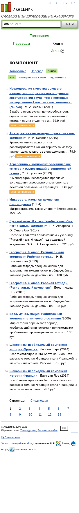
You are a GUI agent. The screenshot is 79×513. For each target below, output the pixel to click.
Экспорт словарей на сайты (16, 443)
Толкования (39, 36)
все (11, 77)
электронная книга (22, 125)
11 (40, 414)
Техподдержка (28, 430)
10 (30, 414)
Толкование (17, 71)
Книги (57, 43)
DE (57, 3)
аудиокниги (58, 77)
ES (65, 3)
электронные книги (32, 77)
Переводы (21, 43)
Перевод (37, 71)
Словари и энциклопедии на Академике (37, 16)
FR (73, 3)
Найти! (69, 24)
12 (50, 414)
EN (48, 3)
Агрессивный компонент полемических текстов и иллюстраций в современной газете (40, 168)
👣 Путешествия (10, 437)
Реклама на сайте (47, 430)
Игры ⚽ (58, 51)
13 (59, 414)
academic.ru (17, 7)
